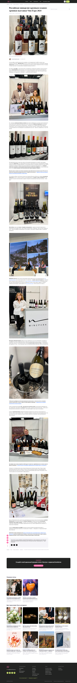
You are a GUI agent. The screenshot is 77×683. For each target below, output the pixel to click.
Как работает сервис (46, 1)
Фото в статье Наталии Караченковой (15, 56)
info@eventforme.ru (12, 669)
